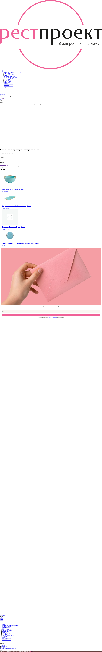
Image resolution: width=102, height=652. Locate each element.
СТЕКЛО (6, 83)
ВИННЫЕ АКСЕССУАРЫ (9, 74)
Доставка (1, 619)
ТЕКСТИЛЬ (6, 85)
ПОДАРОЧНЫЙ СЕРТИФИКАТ (10, 87)
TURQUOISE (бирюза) (26, 104)
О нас (3, 89)
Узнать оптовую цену (4, 165)
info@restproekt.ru (4, 646)
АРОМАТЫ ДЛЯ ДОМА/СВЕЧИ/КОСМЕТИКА (13, 72)
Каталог (3, 71)
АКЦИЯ (3, 624)
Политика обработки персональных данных (8, 648)
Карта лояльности (3, 615)
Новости (3, 90)
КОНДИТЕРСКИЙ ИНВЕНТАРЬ (10, 77)
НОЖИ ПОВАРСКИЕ (8, 80)
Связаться (2, 98)
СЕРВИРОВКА (7, 82)
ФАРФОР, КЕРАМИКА (8, 86)
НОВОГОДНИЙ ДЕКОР (8, 79)
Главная (3, 70)
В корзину (2, 162)
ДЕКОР (5, 75)
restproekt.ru (3, 647)
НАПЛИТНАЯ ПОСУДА (9, 78)
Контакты (4, 91)
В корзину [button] (6, 191)
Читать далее (7, 229)
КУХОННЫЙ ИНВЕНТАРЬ (9, 76)
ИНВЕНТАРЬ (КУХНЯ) (6, 629)
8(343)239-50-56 (3, 94)
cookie (12, 651)
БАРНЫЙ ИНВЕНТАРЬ (8, 73)
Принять (31, 651)
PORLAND (19, 104)
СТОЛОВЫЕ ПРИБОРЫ (8, 84)
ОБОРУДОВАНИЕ (7, 81)
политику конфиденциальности (52, 317)
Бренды (1, 620)
